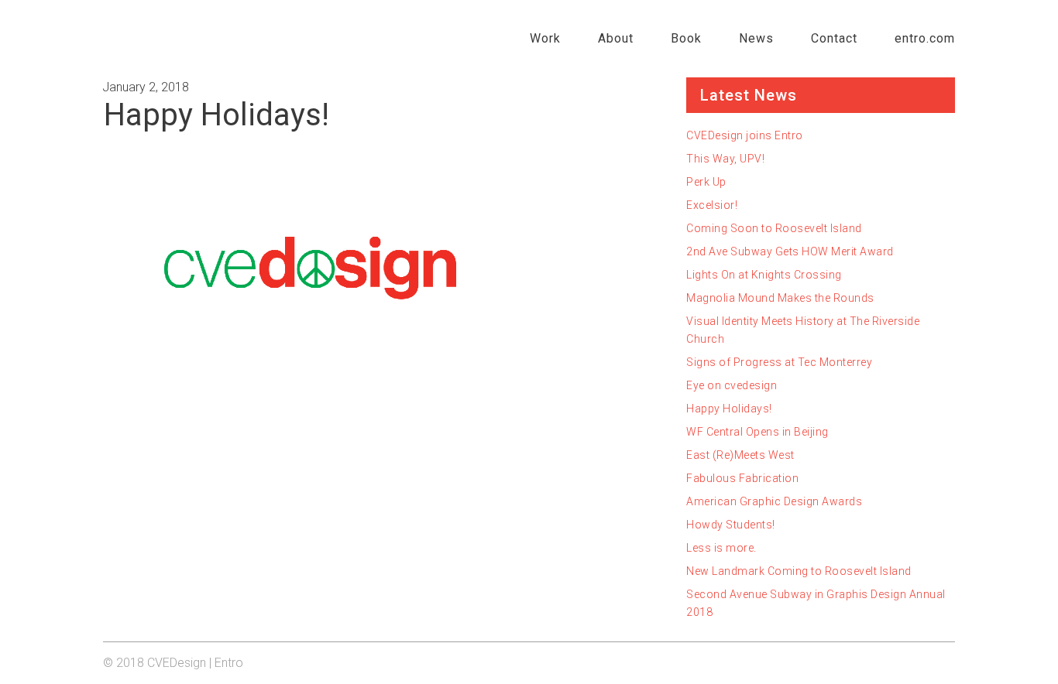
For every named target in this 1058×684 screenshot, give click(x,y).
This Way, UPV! (725, 158)
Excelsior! (711, 205)
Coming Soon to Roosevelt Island (774, 228)
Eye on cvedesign (731, 385)
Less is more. (721, 548)
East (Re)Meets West (740, 455)
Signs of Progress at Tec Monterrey (779, 362)
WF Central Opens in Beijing (757, 432)
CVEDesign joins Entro (744, 135)
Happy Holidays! (729, 408)
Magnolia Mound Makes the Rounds (780, 298)
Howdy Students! (730, 524)
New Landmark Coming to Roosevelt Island (799, 571)
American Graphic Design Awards (774, 501)
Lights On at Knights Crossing (764, 274)
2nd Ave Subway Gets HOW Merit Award (790, 251)
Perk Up (706, 182)
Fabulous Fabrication (742, 478)
